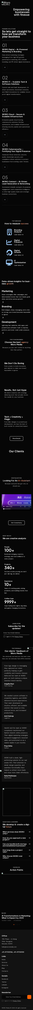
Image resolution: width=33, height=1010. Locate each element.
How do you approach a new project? (14, 839)
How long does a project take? (13, 851)
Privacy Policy (19, 636)
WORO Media (6, 1008)
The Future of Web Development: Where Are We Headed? (15, 909)
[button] (16, 833)
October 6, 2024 (6, 914)
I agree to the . (14, 636)
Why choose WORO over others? (12, 857)
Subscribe (28, 633)
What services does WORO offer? (13, 832)
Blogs (4, 904)
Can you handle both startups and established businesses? (15, 845)
